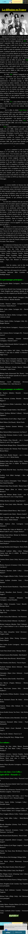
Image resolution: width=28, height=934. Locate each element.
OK (6, 930)
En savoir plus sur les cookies (13, 930)
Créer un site (18, 932)
